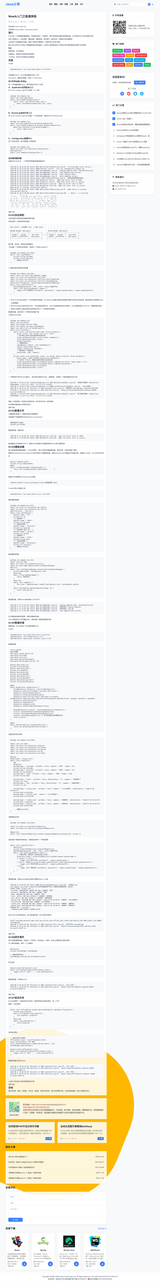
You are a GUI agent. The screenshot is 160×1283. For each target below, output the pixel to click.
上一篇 (49, 1138)
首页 (50, 4)
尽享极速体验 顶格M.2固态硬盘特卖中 (21, 1167)
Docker (129, 60)
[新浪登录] (129, 94)
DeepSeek (117, 51)
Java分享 (13, 4)
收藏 (32, 22)
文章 (61, 4)
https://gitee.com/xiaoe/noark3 (26, 29)
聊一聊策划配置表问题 (43, 619)
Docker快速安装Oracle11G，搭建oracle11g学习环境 (134, 147)
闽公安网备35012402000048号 (101, 1279)
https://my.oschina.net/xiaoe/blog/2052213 (48, 1105)
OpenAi (136, 51)
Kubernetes (139, 60)
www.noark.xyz (20, 26)
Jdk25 (127, 51)
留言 (76, 4)
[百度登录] (122, 94)
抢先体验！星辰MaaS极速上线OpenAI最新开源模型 (26, 1162)
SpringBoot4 (140, 55)
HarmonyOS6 (118, 55)
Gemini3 (138, 65)
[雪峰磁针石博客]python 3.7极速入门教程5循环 (24, 1178)
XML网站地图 (66, 1279)
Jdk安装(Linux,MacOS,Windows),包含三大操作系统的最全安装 (134, 159)
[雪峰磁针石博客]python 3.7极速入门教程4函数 (24, 1173)
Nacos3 (130, 55)
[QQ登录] (135, 94)
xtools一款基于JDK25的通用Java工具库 (132, 142)
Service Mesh (119, 65)
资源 (66, 4)
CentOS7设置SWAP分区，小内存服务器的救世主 (134, 165)
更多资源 (101, 1228)
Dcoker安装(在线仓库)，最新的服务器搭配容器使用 (134, 124)
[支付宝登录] (142, 94)
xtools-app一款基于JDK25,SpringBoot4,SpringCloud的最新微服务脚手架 (134, 119)
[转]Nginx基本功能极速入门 (18, 1157)
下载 (13, 212)
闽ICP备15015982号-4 (79, 1279)
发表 (16, 1220)
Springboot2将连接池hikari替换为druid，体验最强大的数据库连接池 (134, 136)
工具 (71, 4)
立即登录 (141, 83)
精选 (56, 4)
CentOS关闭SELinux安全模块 (128, 130)
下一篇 (101, 1138)
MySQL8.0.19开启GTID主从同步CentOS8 (132, 153)
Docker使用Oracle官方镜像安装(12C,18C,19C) (134, 113)
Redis (130, 65)
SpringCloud (118, 60)
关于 (81, 4)
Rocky (147, 65)
